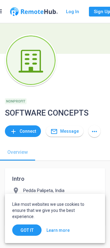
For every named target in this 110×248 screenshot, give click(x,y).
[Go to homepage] (34, 12)
